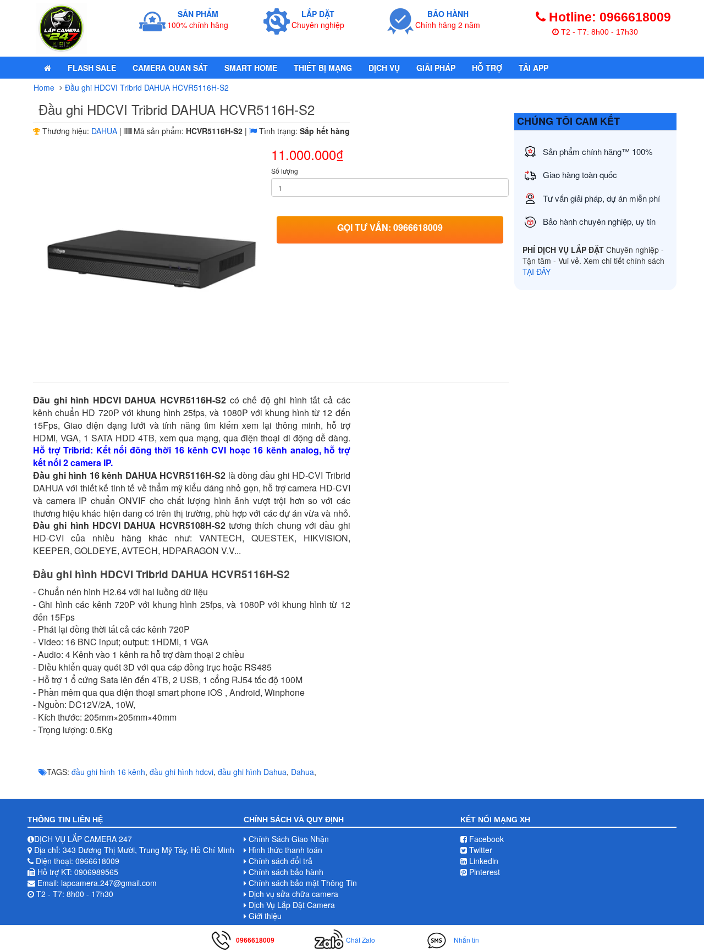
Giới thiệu (265, 915)
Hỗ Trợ (487, 67)
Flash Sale (92, 67)
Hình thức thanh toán (285, 849)
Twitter (479, 849)
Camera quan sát (170, 67)
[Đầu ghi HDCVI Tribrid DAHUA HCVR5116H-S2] (152, 257)
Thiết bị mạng (323, 67)
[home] (47, 68)
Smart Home (250, 67)
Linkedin (482, 860)
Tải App (533, 67)
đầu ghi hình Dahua (252, 771)
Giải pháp (435, 67)
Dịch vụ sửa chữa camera (293, 893)
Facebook (485, 838)
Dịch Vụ (384, 67)
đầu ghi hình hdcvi (181, 771)
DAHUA (104, 130)
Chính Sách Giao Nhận (289, 838)
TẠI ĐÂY (536, 271)
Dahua (302, 771)
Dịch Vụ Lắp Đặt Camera (292, 904)
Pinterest (483, 871)
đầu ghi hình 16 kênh (108, 771)
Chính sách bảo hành (286, 871)
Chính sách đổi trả (280, 860)
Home (44, 87)
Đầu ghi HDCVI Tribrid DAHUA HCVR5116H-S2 (147, 87)
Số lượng (284, 170)
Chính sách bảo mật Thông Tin (303, 882)
